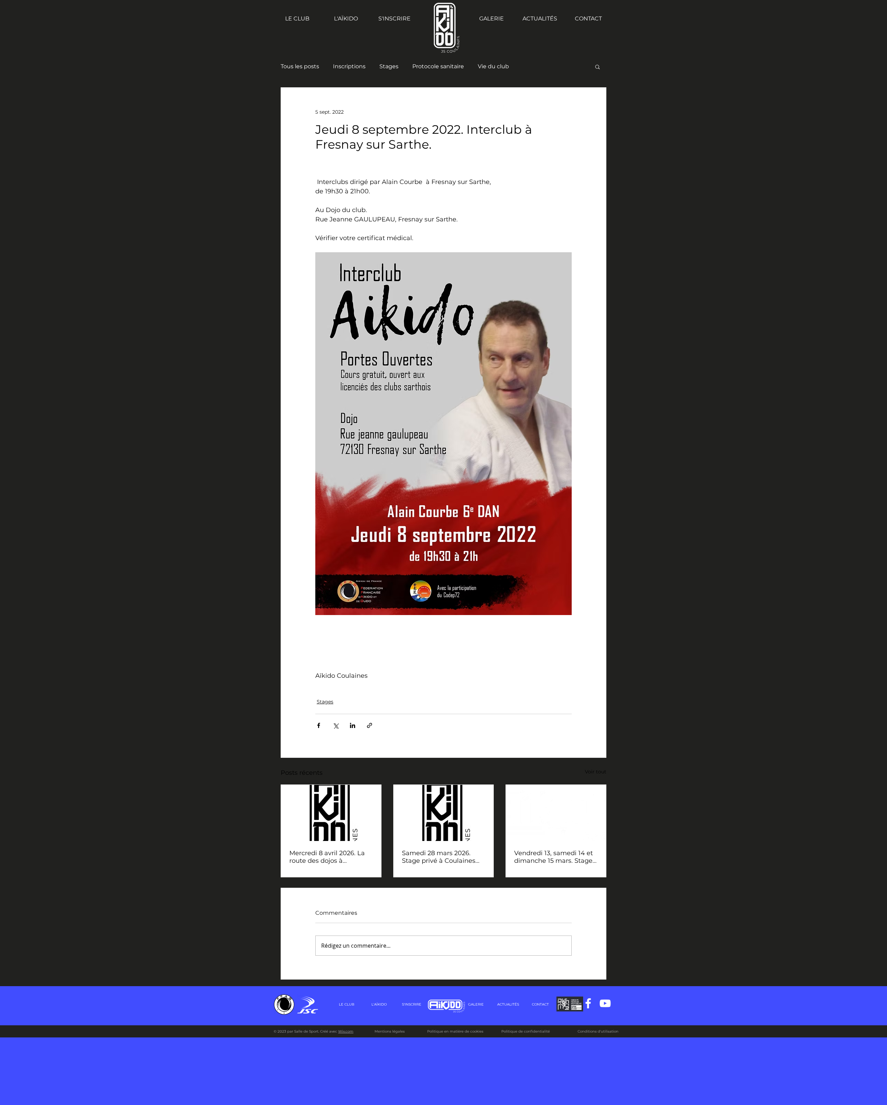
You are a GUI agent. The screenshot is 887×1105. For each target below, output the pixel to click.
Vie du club (493, 66)
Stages (388, 66)
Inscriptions (349, 66)
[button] (597, 66)
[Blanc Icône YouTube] (605, 1003)
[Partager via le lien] (369, 725)
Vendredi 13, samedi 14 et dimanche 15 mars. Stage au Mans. (553, 857)
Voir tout (595, 772)
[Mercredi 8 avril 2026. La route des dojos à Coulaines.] (331, 813)
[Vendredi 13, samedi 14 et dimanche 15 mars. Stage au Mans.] (556, 813)
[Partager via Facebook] (318, 725)
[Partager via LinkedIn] (352, 725)
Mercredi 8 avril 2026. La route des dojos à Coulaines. (327, 857)
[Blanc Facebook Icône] (588, 1003)
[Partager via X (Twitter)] (335, 725)
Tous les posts (300, 66)
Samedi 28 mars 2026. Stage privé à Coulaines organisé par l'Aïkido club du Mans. (441, 857)
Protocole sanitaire (438, 66)
